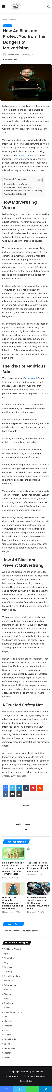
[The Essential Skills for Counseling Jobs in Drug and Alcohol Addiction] (38, 853)
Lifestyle (8, 1021)
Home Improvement (13, 1012)
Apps (6, 953)
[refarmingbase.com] (16, 6)
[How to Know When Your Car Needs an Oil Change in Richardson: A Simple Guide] (38, 888)
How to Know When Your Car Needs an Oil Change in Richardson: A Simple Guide (38, 903)
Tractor (7, 1053)
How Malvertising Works (17, 184)
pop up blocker (25, 155)
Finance (7, 994)
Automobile (9, 958)
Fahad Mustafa (13, 55)
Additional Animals (12, 949)
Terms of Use (26, 1081)
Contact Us (17, 1076)
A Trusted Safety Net (16, 194)
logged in (18, 931)
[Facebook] (5, 788)
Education (8, 980)
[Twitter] (12, 788)
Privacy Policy (40, 1076)
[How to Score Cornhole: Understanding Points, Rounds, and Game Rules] (13, 888)
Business (8, 967)
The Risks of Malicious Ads (18, 187)
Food (6, 998)
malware (31, 378)
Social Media (10, 1039)
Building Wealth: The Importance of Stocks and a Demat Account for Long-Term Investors (13, 868)
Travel (7, 1057)
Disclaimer (28, 1076)
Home (8, 19)
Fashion (7, 989)
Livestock (8, 1026)
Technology (9, 1048)
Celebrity (8, 971)
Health (7, 1007)
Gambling (8, 1003)
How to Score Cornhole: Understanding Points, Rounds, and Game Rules (12, 903)
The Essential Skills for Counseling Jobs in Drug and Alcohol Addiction (37, 867)
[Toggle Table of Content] (38, 179)
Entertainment (10, 985)
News (14, 19)
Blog (6, 962)
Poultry (7, 1035)
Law (6, 1016)
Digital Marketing (12, 976)
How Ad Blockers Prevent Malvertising (24, 190)
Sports (7, 1044)
